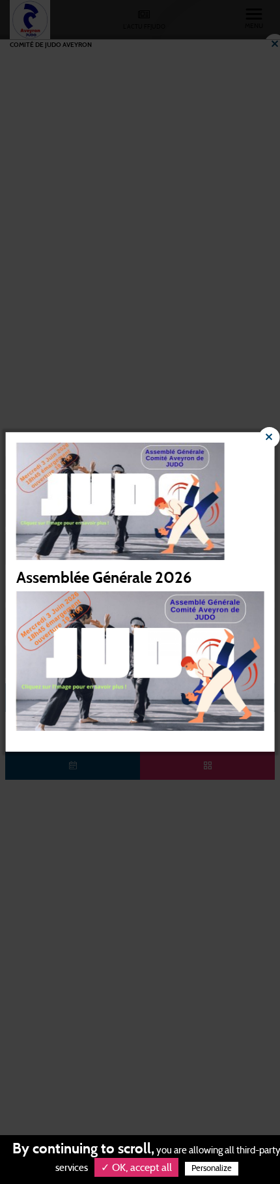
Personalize (211, 1168)
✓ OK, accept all (136, 1167)
